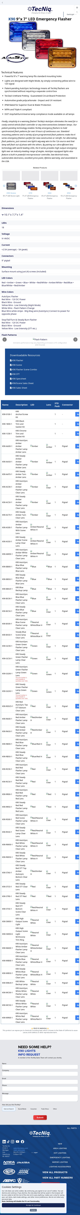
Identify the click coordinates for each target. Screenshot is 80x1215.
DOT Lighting (60, 1153)
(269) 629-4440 (19, 1150)
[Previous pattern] (4, 339)
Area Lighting (60, 1148)
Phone (4, 1085)
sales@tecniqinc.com (20, 1148)
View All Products (54, 1172)
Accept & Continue (33, 1205)
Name (4, 1063)
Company (5, 1070)
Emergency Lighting (60, 1157)
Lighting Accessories (60, 1167)
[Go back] (2, 2)
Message (5, 1093)
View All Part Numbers (57, 1177)
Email (4, 1078)
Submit (40, 1117)
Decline (33, 1210)
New (60, 1144)
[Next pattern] (75, 339)
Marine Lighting (60, 1162)
